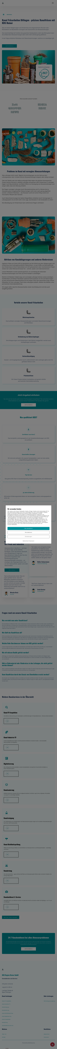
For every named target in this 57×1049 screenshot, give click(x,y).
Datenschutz (25, 540)
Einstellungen (28, 536)
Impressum (31, 540)
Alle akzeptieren (28, 528)
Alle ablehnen (28, 532)
